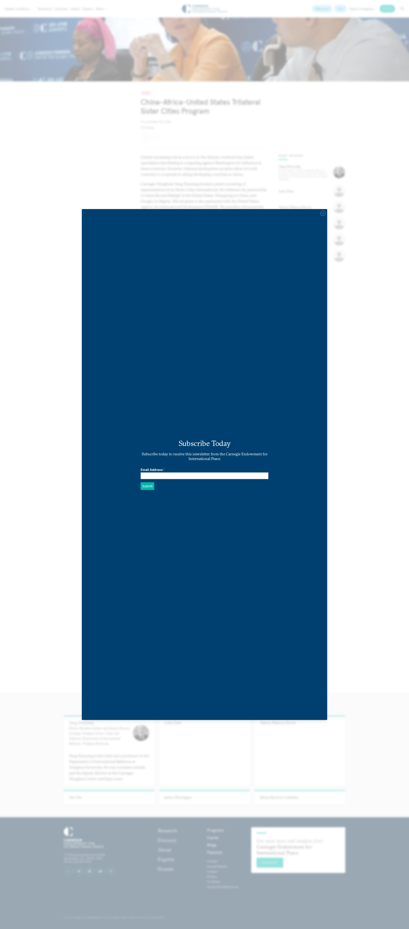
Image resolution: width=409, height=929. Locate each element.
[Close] (322, 213)
